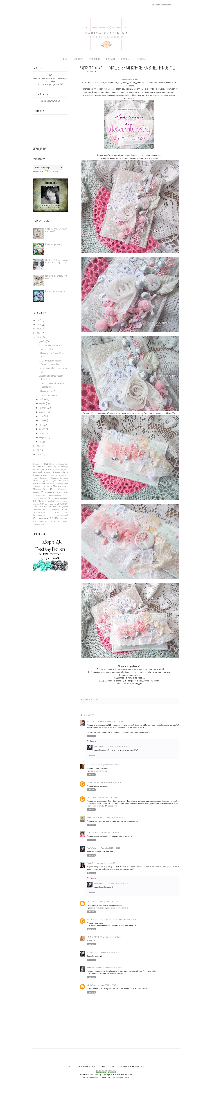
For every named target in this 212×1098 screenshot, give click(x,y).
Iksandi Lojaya (123, 1078)
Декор (65, 469)
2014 (39, 337)
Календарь (64, 478)
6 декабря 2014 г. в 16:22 (107, 797)
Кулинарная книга (41, 483)
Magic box (53, 464)
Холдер (65, 521)
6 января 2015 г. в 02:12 (113, 967)
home (64, 59)
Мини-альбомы (41, 489)
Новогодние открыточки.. (48, 395)
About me (78, 59)
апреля (42, 429)
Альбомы (41, 466)
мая (41, 425)
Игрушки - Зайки (54, 475)
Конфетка (93, 700)
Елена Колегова (94, 967)
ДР (62, 469)
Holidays (44, 464)
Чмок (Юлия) (93, 937)
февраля (42, 437)
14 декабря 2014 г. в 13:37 (105, 863)
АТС (34, 467)
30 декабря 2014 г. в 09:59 (110, 937)
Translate (54, 171)
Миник (53, 489)
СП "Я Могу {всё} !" (50, 507)
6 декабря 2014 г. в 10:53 (113, 721)
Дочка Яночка (40, 475)
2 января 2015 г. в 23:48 (110, 952)
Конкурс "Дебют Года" (44, 481)
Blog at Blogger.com (90, 1078)
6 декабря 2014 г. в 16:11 (113, 782)
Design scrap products (132, 1066)
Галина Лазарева (95, 782)
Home (68, 1066)
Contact (110, 59)
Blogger (36, 464)
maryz (90, 863)
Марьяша (98, 746)
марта (41, 433)
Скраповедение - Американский (50, 515)
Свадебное (63, 507)
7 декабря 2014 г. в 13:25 (110, 848)
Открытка (47, 492)
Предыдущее (176, 1041)
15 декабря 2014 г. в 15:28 (118, 883)
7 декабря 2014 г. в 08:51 (109, 832)
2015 (39, 333)
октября (42, 404)
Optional (126, 59)
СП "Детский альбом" (44, 501)
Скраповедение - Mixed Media (50, 512)
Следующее (82, 1041)
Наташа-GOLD (93, 765)
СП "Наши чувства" (48, 504)
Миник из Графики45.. (54, 244)
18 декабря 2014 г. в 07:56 (126, 919)
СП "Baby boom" (39, 495)
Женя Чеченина (94, 721)
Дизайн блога (60, 472)
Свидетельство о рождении (46, 509)
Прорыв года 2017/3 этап (55, 291)
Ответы (93, 741)
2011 (39, 454)
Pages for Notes (86, 1066)
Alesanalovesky (95, 1075)
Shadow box (63, 464)
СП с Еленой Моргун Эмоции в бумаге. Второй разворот (56, 261)
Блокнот (45, 469)
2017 (39, 325)
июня (41, 420)
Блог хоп (36, 469)
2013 (39, 446)
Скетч (65, 509)
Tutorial (141, 59)
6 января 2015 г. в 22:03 (107, 985)
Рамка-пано (62, 492)
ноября (42, 399)
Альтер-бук (63, 467)
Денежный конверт (42, 472)
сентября (43, 408)
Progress (94, 59)
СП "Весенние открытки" (55, 495)
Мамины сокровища (42, 486)
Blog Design (107, 1066)
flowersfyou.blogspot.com (101, 919)
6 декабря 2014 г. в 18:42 (114, 817)
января (42, 442)
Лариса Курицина (95, 817)
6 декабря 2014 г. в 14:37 (110, 765)
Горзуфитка (92, 832)
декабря (42, 342)
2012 (39, 450)
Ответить (91, 736)
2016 (39, 329)
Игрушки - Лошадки (48, 478)
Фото (56, 521)
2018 (39, 320)
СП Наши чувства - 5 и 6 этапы (51, 391)
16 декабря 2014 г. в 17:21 (108, 902)
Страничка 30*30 (45, 518)
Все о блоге (55, 469)
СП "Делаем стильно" (58, 498)
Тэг (50, 521)
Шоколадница (38, 524)
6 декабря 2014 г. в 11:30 (117, 746)
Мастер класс (60, 486)
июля (41, 416)
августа (42, 412)
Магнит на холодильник (59, 483)
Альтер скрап (53, 467)
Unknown (91, 797)
